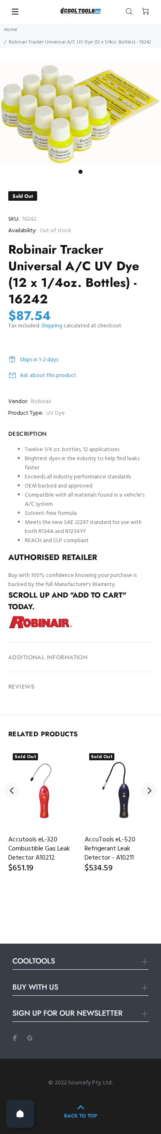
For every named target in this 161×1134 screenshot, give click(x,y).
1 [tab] (80, 172)
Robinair (41, 401)
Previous (12, 790)
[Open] (20, 1114)
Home (10, 30)
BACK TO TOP (80, 1116)
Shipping (51, 326)
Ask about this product (48, 375)
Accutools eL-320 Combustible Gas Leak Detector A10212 (39, 848)
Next (149, 790)
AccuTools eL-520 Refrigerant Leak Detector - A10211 (110, 848)
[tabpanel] (80, 114)
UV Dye (55, 413)
